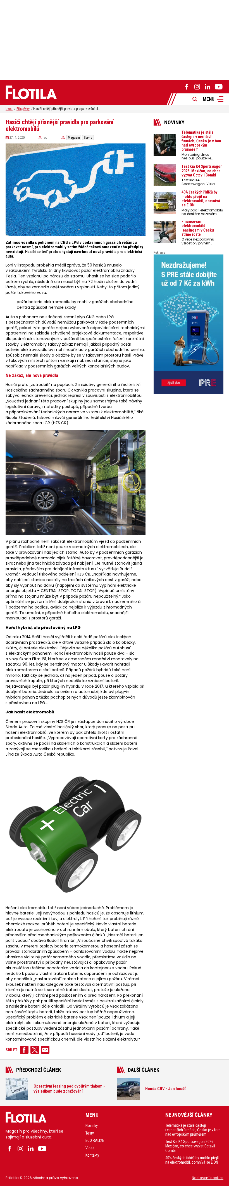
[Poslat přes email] (45, 1050)
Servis (88, 138)
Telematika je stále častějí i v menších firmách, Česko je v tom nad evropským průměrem (193, 1130)
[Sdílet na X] (34, 1050)
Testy (89, 1133)
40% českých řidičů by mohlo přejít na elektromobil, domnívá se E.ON (192, 1160)
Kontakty (92, 1155)
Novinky (91, 1125)
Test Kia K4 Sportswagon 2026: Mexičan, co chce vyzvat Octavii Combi (190, 1146)
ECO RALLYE (94, 1140)
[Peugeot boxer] (188, 324)
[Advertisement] (114, 39)
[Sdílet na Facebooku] (24, 1050)
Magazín (74, 138)
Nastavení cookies (207, 1177)
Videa (89, 1148)
